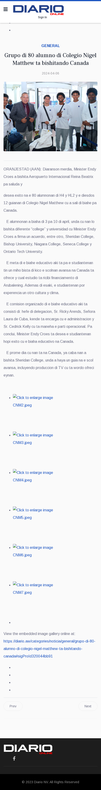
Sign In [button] (42, 17)
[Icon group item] (14, 758)
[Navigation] (6, 9)
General (50, 46)
